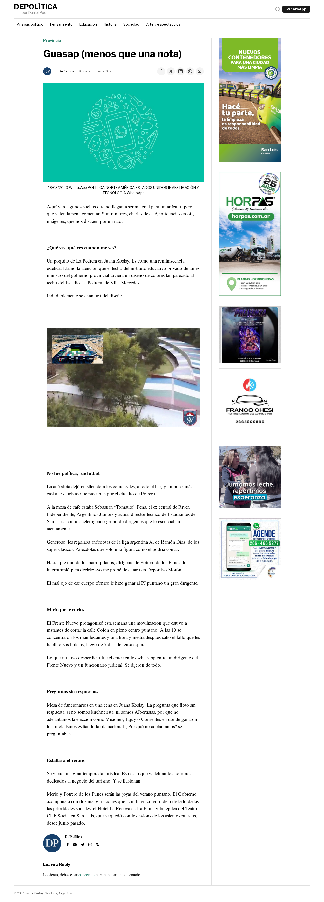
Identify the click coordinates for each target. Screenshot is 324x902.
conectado (86, 874)
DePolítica (66, 71)
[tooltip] (161, 71)
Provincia (52, 40)
